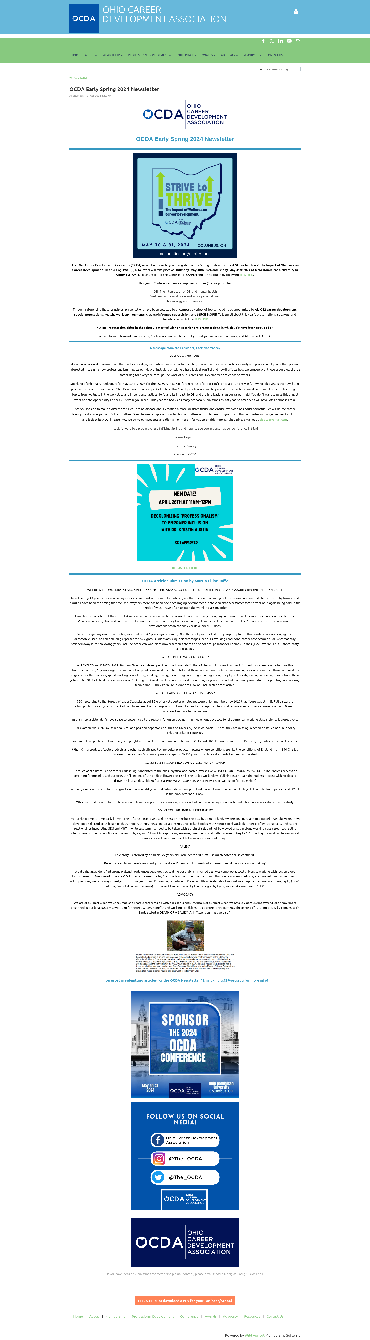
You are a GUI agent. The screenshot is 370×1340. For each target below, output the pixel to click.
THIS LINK (246, 274)
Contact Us (275, 1316)
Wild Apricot (255, 1335)
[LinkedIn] (280, 41)
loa (185, 1300)
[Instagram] (298, 41)
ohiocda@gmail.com (273, 419)
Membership (115, 1316)
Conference (189, 1316)
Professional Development (153, 1316)
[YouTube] (289, 41)
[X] (272, 41)
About (94, 1316)
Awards (211, 1316)
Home (78, 1316)
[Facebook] (263, 41)
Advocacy (230, 1316)
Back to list (80, 78)
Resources (252, 1316)
